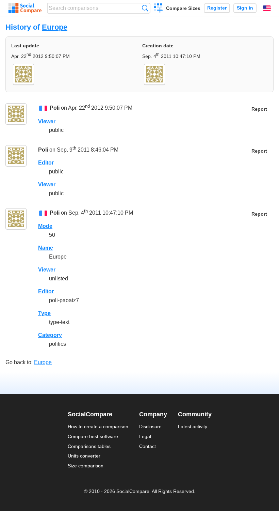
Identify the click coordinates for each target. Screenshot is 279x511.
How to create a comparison (98, 426)
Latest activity (192, 426)
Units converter (84, 456)
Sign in (245, 8)
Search (145, 8)
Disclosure (150, 426)
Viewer (46, 121)
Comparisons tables (89, 446)
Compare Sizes (183, 8)
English (267, 8)
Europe (54, 27)
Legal (145, 436)
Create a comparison (158, 9)
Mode (45, 226)
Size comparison (85, 465)
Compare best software (93, 436)
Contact (147, 446)
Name (45, 248)
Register (217, 8)
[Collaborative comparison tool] (25, 8)
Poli (55, 108)
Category (50, 335)
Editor (46, 163)
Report (259, 109)
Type (44, 313)
